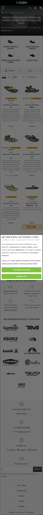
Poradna (22, 496)
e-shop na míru (20, 512)
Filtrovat (11, 70)
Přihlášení (35, 7)
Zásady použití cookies (10, 263)
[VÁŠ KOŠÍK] (40, 7)
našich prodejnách (10, 310)
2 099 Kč (6, 176)
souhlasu (3, 476)
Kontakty (21, 506)
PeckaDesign (30, 512)
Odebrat (9, 77)
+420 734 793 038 (23, 427)
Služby (21, 501)
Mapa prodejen (21, 413)
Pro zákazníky (21, 491)
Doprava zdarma (9, 291)
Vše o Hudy (21, 485)
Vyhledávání (30, 7)
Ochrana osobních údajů (28, 263)
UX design (12, 512)
